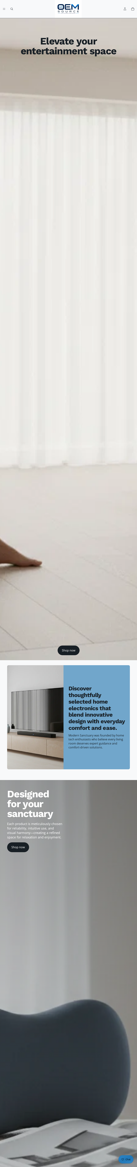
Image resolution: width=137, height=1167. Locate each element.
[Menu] (4, 9)
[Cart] (133, 9)
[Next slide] (126, 776)
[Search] (12, 9)
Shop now (68, 650)
